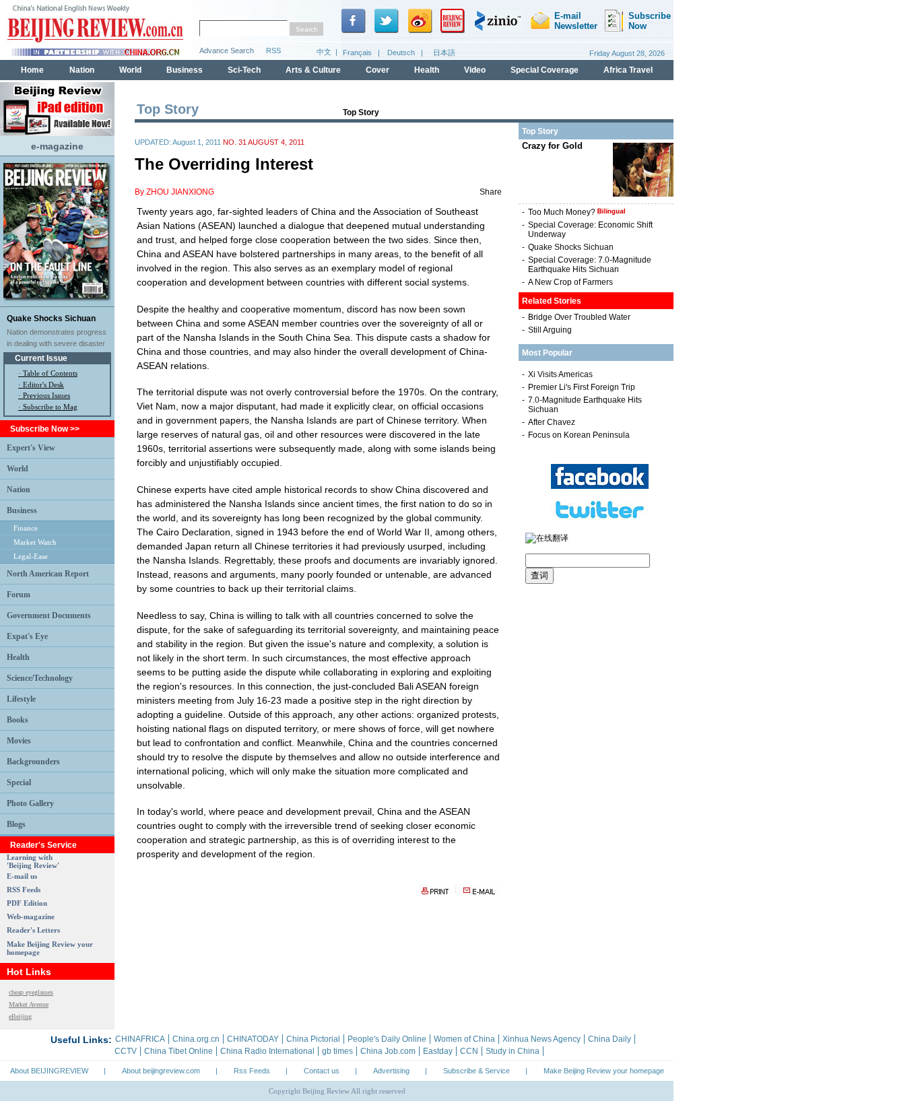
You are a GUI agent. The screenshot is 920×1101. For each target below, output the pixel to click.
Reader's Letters (33, 930)
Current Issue (41, 358)
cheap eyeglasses (31, 992)
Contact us (321, 1071)
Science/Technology (40, 678)
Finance (25, 528)
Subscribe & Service (476, 1071)
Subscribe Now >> (44, 429)
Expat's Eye (27, 636)
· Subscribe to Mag (47, 407)
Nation (18, 489)
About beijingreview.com (161, 1071)
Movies (19, 740)
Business (22, 510)
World (17, 468)
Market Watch (35, 542)
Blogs (16, 824)
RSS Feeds (23, 890)
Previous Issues (46, 395)
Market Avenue (28, 1004)
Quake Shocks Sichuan (51, 318)
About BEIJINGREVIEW (49, 1071)
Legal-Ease (30, 556)
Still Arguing (550, 330)
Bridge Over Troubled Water (579, 317)
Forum (18, 594)
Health (18, 657)
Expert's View (31, 448)
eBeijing (20, 1016)
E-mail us (22, 876)
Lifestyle (21, 699)
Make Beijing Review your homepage (604, 1071)
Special (19, 782)
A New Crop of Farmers (570, 282)
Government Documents (49, 615)
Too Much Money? (562, 212)
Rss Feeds (252, 1071)
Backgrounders (33, 761)
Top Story (361, 112)
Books (17, 720)
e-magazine (57, 146)
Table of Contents (50, 373)
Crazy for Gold (552, 146)
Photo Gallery (30, 803)
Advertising (391, 1071)
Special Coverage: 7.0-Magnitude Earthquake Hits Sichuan (589, 264)
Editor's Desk (43, 384)
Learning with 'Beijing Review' (33, 861)
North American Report (48, 573)
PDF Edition (27, 903)
